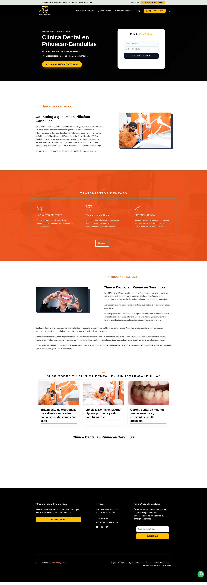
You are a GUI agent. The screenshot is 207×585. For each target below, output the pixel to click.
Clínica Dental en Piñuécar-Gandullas (55, 127)
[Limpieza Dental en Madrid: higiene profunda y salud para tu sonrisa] (103, 393)
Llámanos (102, 243)
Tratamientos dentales (122, 11)
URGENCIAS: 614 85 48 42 (154, 2)
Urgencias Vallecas (118, 563)
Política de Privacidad (151, 565)
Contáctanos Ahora (58, 519)
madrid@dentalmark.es (108, 522)
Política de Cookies (161, 563)
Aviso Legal (166, 565)
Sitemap (148, 563)
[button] (168, 11)
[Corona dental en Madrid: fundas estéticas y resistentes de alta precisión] (148, 393)
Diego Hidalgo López (59, 563)
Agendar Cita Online (156, 11)
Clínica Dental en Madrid (85, 11)
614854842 (103, 518)
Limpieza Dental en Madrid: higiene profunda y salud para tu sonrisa (103, 413)
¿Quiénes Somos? (104, 11)
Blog (138, 11)
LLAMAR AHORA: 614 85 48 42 (63, 64)
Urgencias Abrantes (135, 563)
